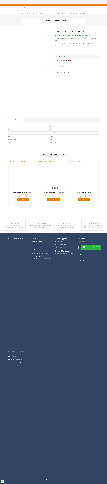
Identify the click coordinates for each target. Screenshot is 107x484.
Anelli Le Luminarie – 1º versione (53, 192)
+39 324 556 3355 (82, 242)
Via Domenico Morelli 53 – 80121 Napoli (41, 246)
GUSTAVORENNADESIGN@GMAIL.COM (87, 241)
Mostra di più (58, 49)
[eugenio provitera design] (53, 480)
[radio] (50, 188)
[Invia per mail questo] (73, 73)
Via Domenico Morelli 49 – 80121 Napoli (41, 258)
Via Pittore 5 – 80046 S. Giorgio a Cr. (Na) (41, 242)
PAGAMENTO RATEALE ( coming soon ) (64, 253)
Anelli (61, 28)
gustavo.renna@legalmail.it (16, 359)
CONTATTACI (58, 246)
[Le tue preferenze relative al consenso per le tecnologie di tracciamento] (2, 481)
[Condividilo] (77, 73)
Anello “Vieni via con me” (84, 192)
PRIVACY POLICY (59, 247)
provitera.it (63, 482)
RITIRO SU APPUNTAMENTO (61, 244)
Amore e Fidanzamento (57, 13)
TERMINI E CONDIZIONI (60, 241)
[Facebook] (94, 5)
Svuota (99, 56)
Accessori (83, 13)
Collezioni (40, 13)
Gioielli (29, 13)
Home (22, 13)
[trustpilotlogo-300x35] (18, 420)
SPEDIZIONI (57, 242)
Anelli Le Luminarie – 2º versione (23, 192)
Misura (57, 53)
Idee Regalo (71, 13)
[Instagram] (97, 5)
